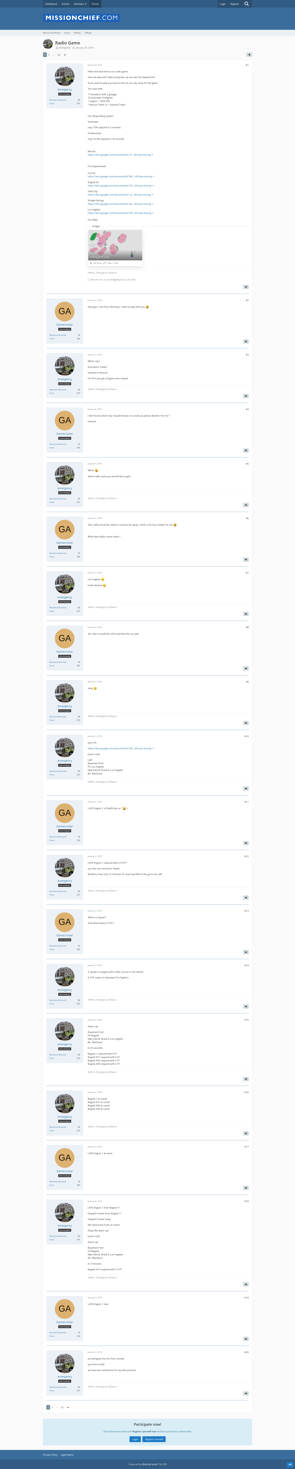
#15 (246, 1019)
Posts (51, 103)
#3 (247, 354)
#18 (246, 1201)
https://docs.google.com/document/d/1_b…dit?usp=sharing (119, 194)
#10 (246, 736)
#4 (247, 409)
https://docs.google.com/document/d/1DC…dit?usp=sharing (119, 185)
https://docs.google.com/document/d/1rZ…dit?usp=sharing (119, 154)
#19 (246, 1297)
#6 (247, 518)
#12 (246, 856)
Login (223, 3)
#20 (246, 1352)
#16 (246, 1092)
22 (59, 54)
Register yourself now (144, 1431)
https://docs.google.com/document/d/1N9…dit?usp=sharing (119, 212)
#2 (247, 300)
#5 (247, 463)
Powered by (147, 1464)
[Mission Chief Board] (147, 18)
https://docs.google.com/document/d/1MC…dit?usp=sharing (120, 176)
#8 (247, 627)
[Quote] (246, 287)
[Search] (246, 4)
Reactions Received (57, 100)
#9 (247, 681)
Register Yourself (154, 1439)
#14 (246, 965)
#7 (247, 572)
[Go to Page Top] (290, 1464)
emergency (65, 47)
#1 (247, 65)
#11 (246, 801)
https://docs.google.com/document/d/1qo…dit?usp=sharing (119, 203)
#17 (246, 1146)
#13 (246, 910)
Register (234, 3)
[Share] (249, 55)
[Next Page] (64, 54)
